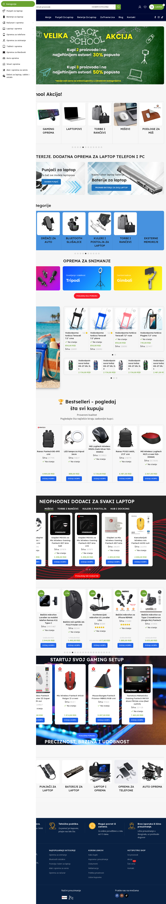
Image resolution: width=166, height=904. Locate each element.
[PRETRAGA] (118, 7)
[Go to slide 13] (96, 652)
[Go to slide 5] (83, 147)
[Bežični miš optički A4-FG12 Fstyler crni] (48, 604)
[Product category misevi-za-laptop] (99, 117)
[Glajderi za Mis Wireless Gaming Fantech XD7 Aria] (114, 525)
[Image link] (81, 897)
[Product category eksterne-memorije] (151, 228)
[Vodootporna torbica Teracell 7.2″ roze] (126, 319)
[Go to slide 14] (98, 652)
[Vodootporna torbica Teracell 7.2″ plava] (101, 319)
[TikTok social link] (162, 17)
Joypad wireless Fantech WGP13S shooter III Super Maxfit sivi (37, 698)
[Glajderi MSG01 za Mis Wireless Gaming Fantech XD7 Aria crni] (87, 525)
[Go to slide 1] (72, 147)
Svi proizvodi (132, 855)
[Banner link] (87, 55)
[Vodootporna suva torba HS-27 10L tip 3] (120, 365)
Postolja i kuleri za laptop (59, 863)
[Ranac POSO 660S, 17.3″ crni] (125, 437)
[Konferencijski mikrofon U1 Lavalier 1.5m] (74, 600)
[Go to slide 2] (75, 147)
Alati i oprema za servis (59, 868)
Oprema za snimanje (58, 855)
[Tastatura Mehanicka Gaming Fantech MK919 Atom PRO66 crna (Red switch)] (137, 679)
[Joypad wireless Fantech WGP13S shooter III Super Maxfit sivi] (36, 679)
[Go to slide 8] (91, 147)
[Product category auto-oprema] (152, 775)
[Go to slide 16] (104, 652)
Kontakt (130, 868)
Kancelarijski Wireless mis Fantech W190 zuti (140, 540)
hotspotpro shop (136, 850)
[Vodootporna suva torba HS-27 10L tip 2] (95, 365)
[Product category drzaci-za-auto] (48, 228)
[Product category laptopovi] (48, 117)
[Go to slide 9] (93, 147)
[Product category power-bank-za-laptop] (151, 119)
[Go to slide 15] (101, 652)
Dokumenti (93, 863)
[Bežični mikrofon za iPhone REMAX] (99, 600)
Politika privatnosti (96, 872)
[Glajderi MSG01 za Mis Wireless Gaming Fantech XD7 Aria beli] (60, 525)
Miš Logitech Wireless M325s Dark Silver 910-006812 (100, 449)
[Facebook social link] (155, 17)
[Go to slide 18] (109, 652)
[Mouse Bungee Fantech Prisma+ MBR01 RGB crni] (103, 679)
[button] (48, 478)
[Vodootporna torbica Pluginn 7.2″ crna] (151, 319)
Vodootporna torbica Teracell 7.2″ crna (73, 336)
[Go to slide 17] (106, 652)
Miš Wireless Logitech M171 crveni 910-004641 (151, 454)
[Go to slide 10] (96, 147)
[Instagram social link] (158, 17)
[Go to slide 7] (88, 147)
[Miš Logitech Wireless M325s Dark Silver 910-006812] (99, 435)
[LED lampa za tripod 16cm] (74, 437)
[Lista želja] (145, 7)
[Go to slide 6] (85, 147)
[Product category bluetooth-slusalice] (74, 228)
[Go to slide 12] (101, 147)
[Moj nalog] (140, 7)
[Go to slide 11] (98, 147)
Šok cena (131, 863)
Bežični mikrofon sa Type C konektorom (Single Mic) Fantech (125, 617)
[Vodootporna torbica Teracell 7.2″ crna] (76, 319)
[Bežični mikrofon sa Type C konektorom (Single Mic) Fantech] (125, 600)
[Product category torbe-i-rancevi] (74, 119)
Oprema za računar (57, 872)
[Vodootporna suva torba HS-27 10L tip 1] (70, 365)
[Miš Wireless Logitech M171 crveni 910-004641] (151, 437)
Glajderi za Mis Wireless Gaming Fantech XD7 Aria (113, 540)
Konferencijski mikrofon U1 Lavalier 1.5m (74, 617)
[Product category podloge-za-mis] (125, 119)
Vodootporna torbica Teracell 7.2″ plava (98, 336)
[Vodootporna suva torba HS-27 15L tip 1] (145, 365)
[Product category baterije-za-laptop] (74, 777)
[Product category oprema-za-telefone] (126, 777)
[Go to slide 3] (77, 147)
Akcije (129, 859)
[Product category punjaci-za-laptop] (47, 777)
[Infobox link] (67, 828)
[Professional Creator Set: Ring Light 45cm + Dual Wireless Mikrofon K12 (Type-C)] (151, 600)
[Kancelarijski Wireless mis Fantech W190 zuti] (140, 525)
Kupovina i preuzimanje (98, 859)
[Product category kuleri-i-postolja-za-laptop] (99, 230)
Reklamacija (93, 868)
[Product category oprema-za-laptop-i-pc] (100, 777)
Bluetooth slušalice (57, 859)
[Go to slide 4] (80, 147)
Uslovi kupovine (95, 877)
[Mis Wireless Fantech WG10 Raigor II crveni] (70, 679)
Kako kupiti (93, 855)
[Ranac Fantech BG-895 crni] (48, 437)
